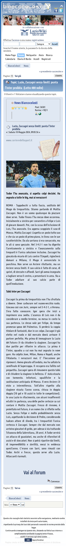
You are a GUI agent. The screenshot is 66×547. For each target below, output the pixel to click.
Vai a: (6, 504)
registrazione (38, 39)
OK (28, 540)
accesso (15, 39)
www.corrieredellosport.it (19, 140)
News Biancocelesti (26, 103)
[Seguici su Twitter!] (61, 11)
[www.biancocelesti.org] (39, 114)
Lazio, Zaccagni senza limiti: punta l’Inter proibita (33, 127)
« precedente (45, 71)
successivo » (57, 71)
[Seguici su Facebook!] (56, 11)
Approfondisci (38, 539)
